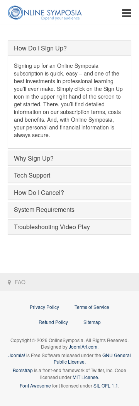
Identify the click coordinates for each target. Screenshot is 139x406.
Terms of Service (92, 307)
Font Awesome (35, 385)
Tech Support (32, 175)
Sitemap (92, 322)
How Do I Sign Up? (40, 48)
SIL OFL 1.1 (105, 385)
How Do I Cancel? (39, 192)
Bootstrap (23, 370)
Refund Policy (53, 322)
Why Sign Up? (34, 158)
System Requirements (44, 209)
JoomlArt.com (83, 346)
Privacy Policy (44, 307)
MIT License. (86, 377)
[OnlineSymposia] (45, 12)
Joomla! (16, 355)
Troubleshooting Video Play (52, 226)
